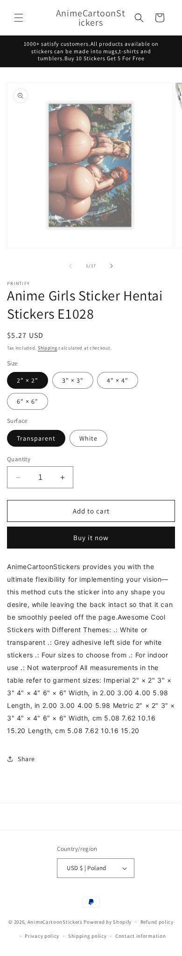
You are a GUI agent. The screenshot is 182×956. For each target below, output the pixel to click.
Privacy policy (42, 936)
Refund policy (157, 922)
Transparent (36, 438)
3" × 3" (73, 380)
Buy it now (91, 537)
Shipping (47, 348)
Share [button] (26, 759)
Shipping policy (87, 936)
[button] (18, 17)
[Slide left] (70, 266)
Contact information (140, 936)
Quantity (18, 459)
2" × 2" (27, 380)
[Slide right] (111, 266)
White (88, 438)
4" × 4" (117, 380)
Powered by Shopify (108, 922)
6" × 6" (27, 401)
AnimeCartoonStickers (55, 922)
